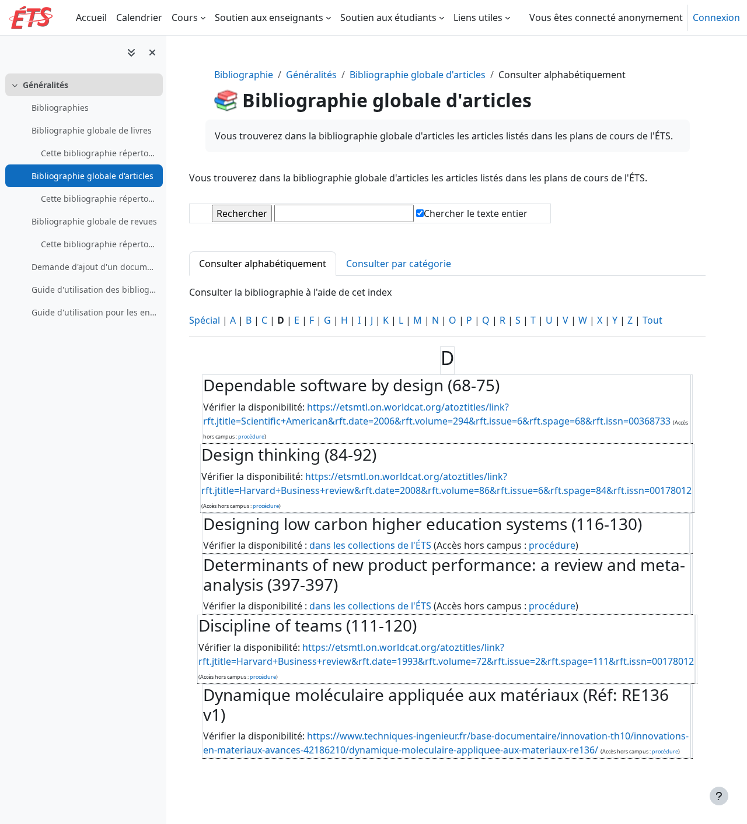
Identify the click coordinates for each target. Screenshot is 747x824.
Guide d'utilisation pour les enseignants (94, 312)
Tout (652, 320)
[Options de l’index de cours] (131, 52)
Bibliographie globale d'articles (92, 175)
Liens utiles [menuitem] (477, 17)
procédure (251, 436)
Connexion (716, 17)
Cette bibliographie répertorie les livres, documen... (99, 153)
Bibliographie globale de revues (94, 221)
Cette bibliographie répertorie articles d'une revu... (99, 198)
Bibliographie (243, 74)
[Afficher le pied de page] (719, 796)
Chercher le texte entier (476, 213)
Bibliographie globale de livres (92, 130)
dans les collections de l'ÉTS (371, 545)
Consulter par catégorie (398, 263)
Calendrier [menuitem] (139, 17)
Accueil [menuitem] (91, 17)
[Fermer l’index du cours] (152, 52)
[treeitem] (83, 198)
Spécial (204, 320)
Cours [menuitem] (185, 17)
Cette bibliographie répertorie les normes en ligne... (99, 244)
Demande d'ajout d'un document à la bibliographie (94, 266)
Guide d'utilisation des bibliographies (94, 289)
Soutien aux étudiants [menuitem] (388, 17)
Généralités (45, 84)
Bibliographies (60, 107)
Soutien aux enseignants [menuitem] (269, 17)
